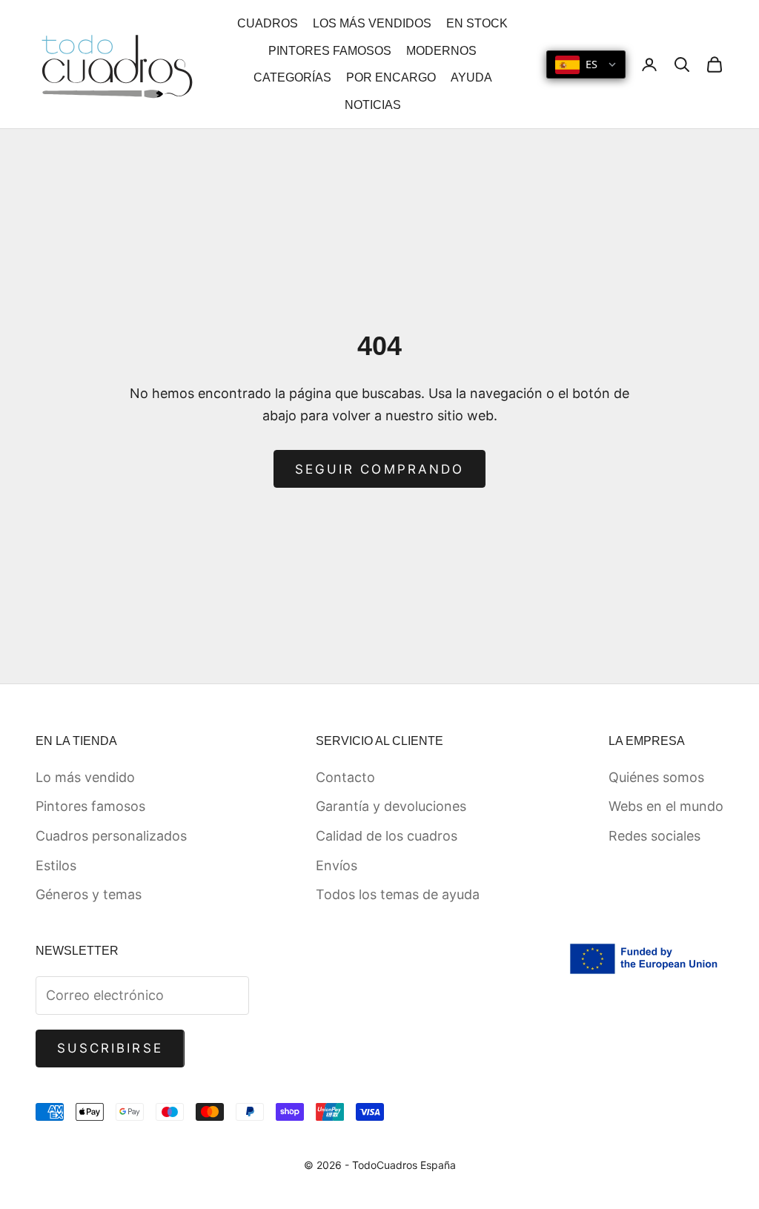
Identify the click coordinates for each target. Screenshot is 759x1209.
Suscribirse (110, 1048)
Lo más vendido (85, 777)
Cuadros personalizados (111, 836)
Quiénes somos (656, 777)
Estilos (56, 865)
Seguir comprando (379, 469)
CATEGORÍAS (292, 77)
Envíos (336, 865)
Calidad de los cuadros (386, 836)
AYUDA (471, 77)
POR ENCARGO (391, 77)
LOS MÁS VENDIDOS (372, 23)
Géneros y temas (89, 894)
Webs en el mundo (666, 806)
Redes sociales (654, 836)
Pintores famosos (90, 806)
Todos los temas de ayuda (398, 894)
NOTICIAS (373, 105)
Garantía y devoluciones (391, 806)
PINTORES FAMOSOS (329, 50)
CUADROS (267, 23)
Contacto (345, 777)
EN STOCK (477, 23)
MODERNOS (441, 50)
